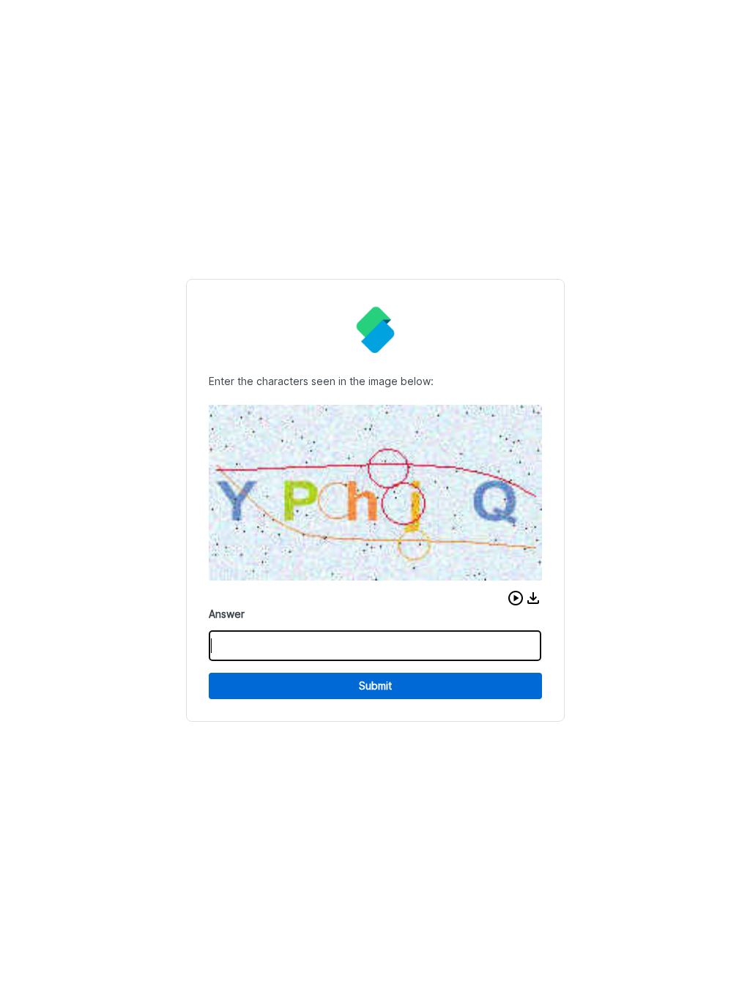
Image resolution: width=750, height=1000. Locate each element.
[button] (515, 598)
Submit (375, 685)
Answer (227, 614)
